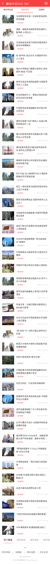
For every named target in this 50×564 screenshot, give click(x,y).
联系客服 (6, 552)
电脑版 (19, 552)
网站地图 (31, 552)
